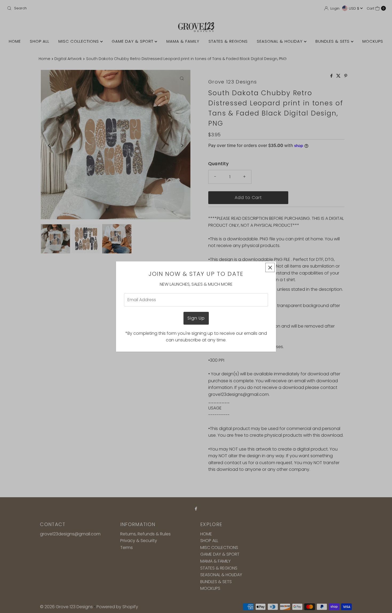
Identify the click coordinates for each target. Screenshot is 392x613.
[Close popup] (270, 267)
